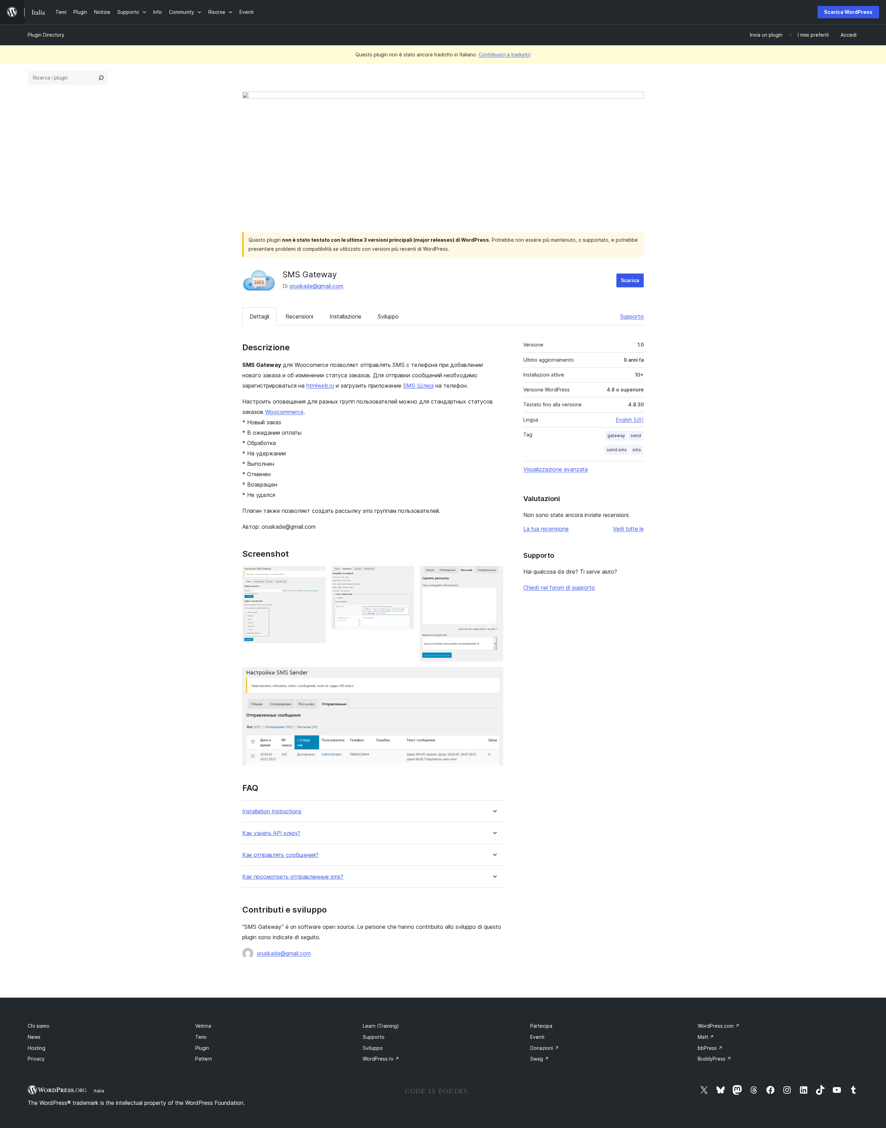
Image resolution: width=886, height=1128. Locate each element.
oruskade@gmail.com (316, 286)
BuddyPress (714, 1059)
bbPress (710, 1048)
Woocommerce (284, 411)
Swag (539, 1059)
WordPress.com (719, 1026)
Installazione (345, 316)
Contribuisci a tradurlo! (505, 54)
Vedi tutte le (628, 528)
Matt (706, 1037)
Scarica (630, 280)
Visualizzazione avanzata (555, 469)
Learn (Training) (381, 1026)
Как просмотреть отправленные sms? (292, 876)
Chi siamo (38, 1026)
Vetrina (203, 1026)
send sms (617, 449)
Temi (200, 1037)
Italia (99, 1090)
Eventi (537, 1037)
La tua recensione (546, 528)
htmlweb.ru (320, 385)
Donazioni (544, 1048)
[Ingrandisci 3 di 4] (493, 575)
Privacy (36, 1059)
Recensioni (299, 316)
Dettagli (259, 316)
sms (636, 449)
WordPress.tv (381, 1059)
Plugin (202, 1048)
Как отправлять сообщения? (280, 855)
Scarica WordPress (848, 12)
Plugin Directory (46, 35)
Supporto (632, 316)
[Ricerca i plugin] (101, 78)
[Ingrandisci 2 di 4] (404, 575)
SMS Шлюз (418, 385)
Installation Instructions (271, 811)
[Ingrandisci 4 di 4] (493, 676)
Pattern (203, 1059)
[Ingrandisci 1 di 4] (316, 575)
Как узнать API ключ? (271, 833)
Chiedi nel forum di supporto (559, 587)
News (34, 1037)
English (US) (630, 420)
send (636, 435)
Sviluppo (388, 316)
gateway (616, 435)
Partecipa (541, 1026)
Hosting (36, 1048)
